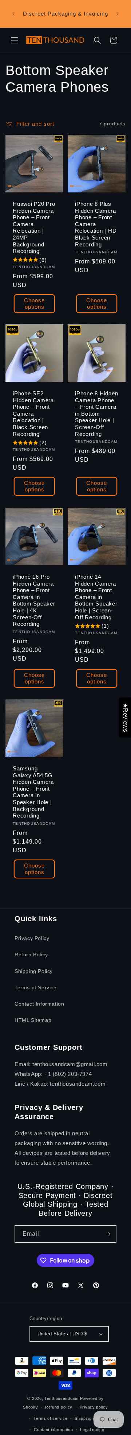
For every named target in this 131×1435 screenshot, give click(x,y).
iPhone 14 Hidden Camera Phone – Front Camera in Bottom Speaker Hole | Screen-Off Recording (96, 597)
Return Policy (31, 954)
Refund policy (58, 1407)
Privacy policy (94, 1407)
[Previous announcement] (13, 14)
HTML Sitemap (33, 1020)
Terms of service (50, 1418)
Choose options (34, 303)
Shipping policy (90, 1418)
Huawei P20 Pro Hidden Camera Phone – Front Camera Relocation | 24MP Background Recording (34, 227)
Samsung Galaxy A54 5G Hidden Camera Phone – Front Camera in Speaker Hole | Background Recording (33, 792)
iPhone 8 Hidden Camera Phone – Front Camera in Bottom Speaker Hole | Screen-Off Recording (96, 413)
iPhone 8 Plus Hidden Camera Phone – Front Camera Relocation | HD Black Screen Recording (95, 224)
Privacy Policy (32, 938)
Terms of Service (36, 987)
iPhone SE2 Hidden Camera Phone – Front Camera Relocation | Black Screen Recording (33, 413)
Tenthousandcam (61, 1398)
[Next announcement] (118, 14)
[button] (15, 40)
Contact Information (39, 1004)
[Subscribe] (108, 1234)
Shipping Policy (34, 971)
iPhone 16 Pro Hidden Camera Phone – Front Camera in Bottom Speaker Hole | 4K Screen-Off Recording (34, 600)
